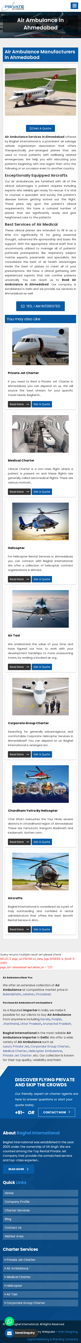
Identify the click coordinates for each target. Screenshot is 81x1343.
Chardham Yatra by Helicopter (33, 810)
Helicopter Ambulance (45, 1051)
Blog (8, 1219)
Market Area (14, 1236)
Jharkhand (11, 1024)
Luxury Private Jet (16, 1046)
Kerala (45, 1019)
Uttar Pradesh (30, 1024)
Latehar (28, 994)
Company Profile (17, 1202)
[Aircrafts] (40, 871)
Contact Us (13, 1227)
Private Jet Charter (23, 373)
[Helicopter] (40, 521)
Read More (17, 404)
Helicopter (16, 548)
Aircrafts (15, 898)
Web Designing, (68, 1332)
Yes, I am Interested (42, 306)
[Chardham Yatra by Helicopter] (40, 784)
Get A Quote (42, 128)
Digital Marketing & (39, 1339)
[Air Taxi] (40, 609)
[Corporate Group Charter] (40, 696)
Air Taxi (14, 635)
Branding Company (65, 1339)
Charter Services (17, 1210)
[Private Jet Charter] (40, 346)
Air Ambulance (17, 1268)
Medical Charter (21, 460)
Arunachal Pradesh (57, 1024)
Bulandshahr (12, 994)
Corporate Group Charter (28, 723)
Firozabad (43, 994)
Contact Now (55, 1112)
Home (9, 1193)
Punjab (56, 1019)
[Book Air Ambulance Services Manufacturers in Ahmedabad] (40, 94)
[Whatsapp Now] (9, 1321)
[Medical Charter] (40, 434)
